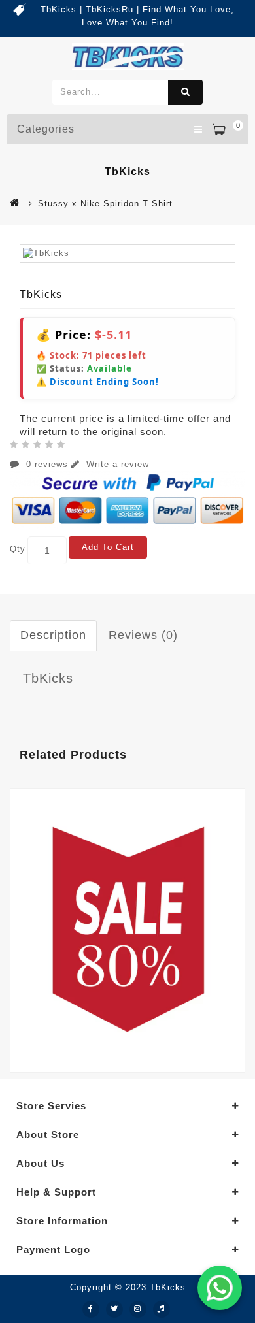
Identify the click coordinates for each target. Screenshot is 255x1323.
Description (53, 635)
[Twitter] (114, 1309)
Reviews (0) (143, 635)
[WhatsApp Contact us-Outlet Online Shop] (219, 1288)
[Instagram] (137, 1309)
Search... (185, 92)
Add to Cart (108, 547)
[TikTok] (161, 1309)
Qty (18, 549)
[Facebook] (90, 1309)
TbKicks (48, 678)
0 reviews (47, 464)
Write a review (116, 464)
